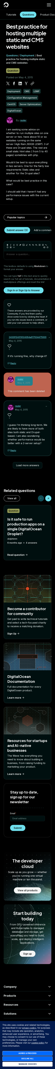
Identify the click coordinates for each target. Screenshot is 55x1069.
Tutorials (11, 14)
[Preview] (44, 247)
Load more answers (27, 465)
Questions (28, 14)
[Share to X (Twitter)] (8, 83)
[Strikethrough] (17, 245)
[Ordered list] (43, 245)
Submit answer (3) (17, 230)
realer (23, 120)
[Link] (20, 245)
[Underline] (14, 245)
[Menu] (48, 4)
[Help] (47, 247)
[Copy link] (32, 83)
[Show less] (49, 337)
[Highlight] (27, 245)
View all (11, 498)
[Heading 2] (33, 245)
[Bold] (7, 245)
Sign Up (11, 633)
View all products (27, 890)
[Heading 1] (30, 245)
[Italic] (10, 245)
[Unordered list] (39, 245)
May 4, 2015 (15, 340)
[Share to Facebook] (14, 83)
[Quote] (46, 245)
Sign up (27, 953)
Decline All (27, 1058)
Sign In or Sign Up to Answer (23, 290)
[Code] (14, 247)
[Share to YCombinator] (26, 83)
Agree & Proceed (27, 1053)
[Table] (10, 247)
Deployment (27, 55)
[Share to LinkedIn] (20, 83)
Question (12, 70)
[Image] (23, 245)
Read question (16, 554)
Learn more (14, 697)
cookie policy (37, 1042)
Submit (18, 827)
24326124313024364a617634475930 (27, 337)
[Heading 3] (36, 245)
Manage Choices (28, 1064)
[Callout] (7, 247)
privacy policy (29, 1028)
